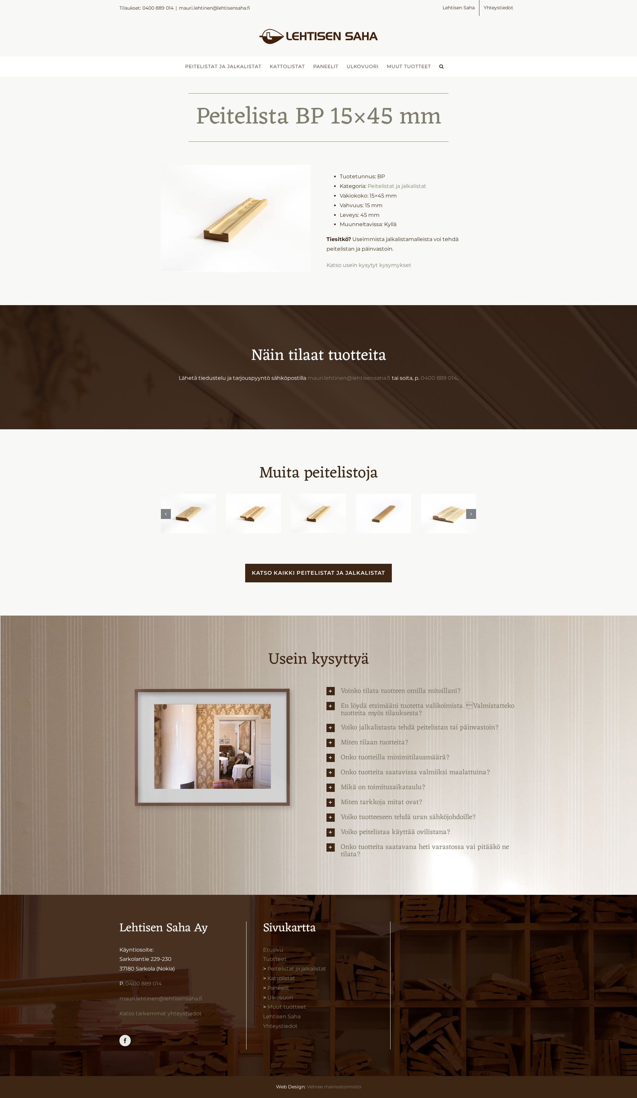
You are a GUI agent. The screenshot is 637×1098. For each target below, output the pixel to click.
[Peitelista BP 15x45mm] (318, 513)
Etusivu (273, 950)
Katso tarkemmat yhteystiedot (160, 1013)
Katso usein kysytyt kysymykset (368, 265)
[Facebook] (125, 1040)
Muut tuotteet (286, 1007)
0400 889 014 (439, 378)
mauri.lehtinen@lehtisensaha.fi (214, 8)
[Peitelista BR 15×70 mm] (188, 513)
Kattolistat (281, 978)
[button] (441, 66)
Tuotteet (275, 959)
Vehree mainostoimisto (334, 1087)
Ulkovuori (280, 997)
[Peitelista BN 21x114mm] (448, 513)
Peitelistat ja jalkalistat (397, 186)
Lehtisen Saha (282, 1016)
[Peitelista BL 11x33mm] (383, 513)
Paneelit (278, 988)
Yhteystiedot (280, 1026)
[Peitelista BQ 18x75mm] (253, 513)
